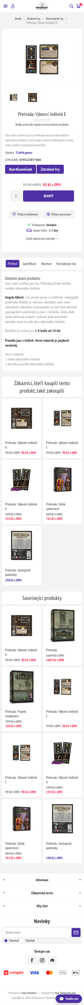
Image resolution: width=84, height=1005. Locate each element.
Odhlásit (30, 940)
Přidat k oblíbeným (27, 214)
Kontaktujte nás (66, 263)
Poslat (76, 932)
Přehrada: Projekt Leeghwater (15, 713)
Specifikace (29, 263)
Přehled (12, 263)
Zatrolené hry (50, 169)
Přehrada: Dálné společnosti (55, 506)
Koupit (49, 196)
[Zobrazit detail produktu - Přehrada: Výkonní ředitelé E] (62, 686)
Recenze (46, 263)
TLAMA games (24, 152)
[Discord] (52, 960)
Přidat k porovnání (61, 214)
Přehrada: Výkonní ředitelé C (62, 444)
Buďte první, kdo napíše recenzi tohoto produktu (42, 124)
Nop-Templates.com (65, 993)
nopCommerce (28, 993)
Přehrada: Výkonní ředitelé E (62, 713)
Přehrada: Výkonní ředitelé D (21, 444)
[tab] (12, 263)
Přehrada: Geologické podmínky (18, 572)
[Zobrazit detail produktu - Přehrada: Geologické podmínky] (21, 545)
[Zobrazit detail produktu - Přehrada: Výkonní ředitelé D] (21, 418)
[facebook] (31, 960)
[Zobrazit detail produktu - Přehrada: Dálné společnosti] (62, 479)
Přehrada (51, 650)
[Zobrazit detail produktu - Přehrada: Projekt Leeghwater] (21, 686)
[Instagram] (42, 960)
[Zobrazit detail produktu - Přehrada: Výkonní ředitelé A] (21, 479)
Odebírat (14, 940)
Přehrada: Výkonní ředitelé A (21, 506)
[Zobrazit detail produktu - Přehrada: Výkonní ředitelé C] (62, 418)
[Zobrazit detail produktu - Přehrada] (62, 625)
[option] (13, 97)
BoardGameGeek (20, 169)
